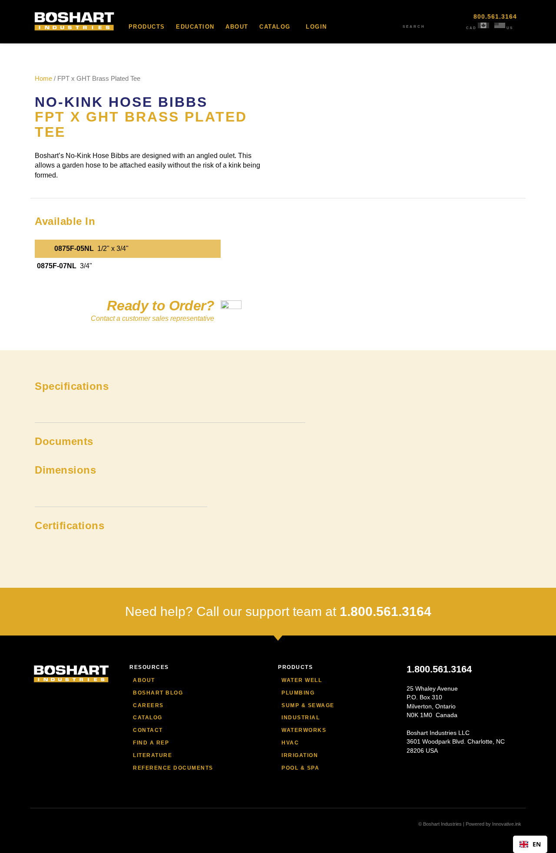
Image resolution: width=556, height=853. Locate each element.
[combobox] (530, 844)
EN (537, 844)
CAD (471, 28)
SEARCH (414, 27)
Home (43, 78)
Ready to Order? (160, 305)
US (509, 28)
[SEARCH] (414, 19)
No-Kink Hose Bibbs (121, 102)
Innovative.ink (506, 824)
